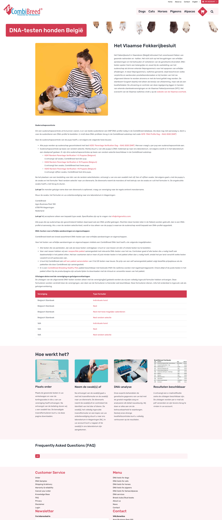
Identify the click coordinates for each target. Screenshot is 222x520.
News (115, 504)
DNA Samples (41, 481)
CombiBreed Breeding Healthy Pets (63, 268)
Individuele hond (100, 300)
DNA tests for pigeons (122, 488)
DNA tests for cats (120, 481)
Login (37, 507)
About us (117, 501)
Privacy (38, 501)
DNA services (118, 494)
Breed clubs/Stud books (123, 498)
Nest (95, 306)
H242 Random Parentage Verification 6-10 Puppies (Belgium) (71, 162)
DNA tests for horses (122, 484)
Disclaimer (39, 504)
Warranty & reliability (44, 488)
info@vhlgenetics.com (121, 216)
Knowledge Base (42, 494)
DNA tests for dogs (121, 478)
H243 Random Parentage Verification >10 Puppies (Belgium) (70, 169)
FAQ (37, 498)
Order (37, 478)
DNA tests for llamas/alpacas (125, 491)
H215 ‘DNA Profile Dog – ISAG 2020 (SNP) (158, 134)
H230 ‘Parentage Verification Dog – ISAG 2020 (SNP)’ (111, 145)
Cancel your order (43, 491)
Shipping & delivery (43, 484)
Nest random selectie (102, 317)
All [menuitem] (37, 456)
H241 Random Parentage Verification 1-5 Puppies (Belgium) (70, 155)
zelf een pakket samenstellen (75, 261)
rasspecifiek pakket (76, 251)
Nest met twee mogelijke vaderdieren (109, 312)
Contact (116, 507)
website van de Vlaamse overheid (171, 92)
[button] (212, 11)
